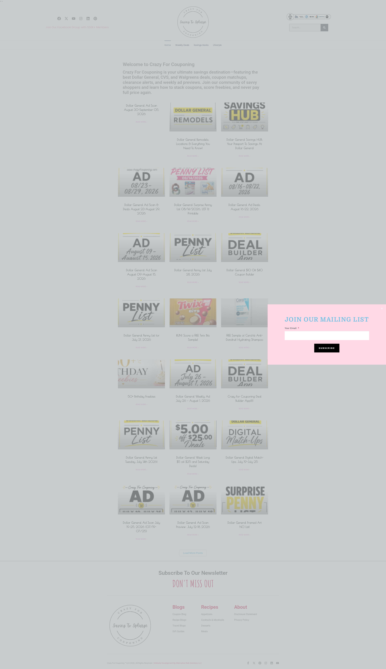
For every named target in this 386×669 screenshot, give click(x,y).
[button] (382, 308)
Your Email (291, 328)
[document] (193, 334)
